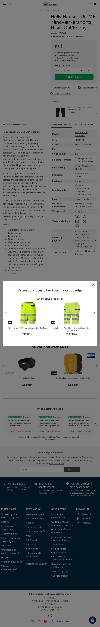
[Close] (93, 284)
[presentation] (92, 312)
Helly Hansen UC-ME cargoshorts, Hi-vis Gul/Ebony (28, 328)
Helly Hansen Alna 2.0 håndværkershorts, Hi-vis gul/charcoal (71, 329)
